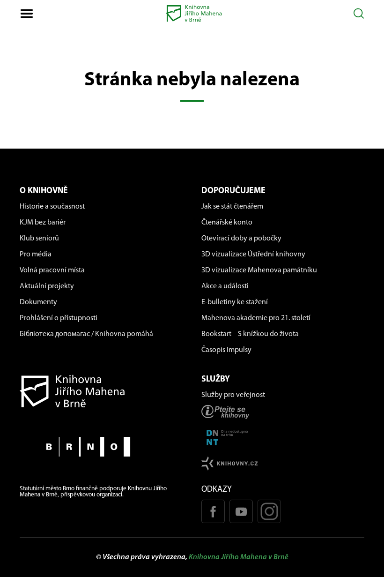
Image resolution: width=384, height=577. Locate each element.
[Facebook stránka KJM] (213, 511)
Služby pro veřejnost (233, 395)
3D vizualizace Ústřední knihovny (253, 254)
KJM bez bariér (43, 222)
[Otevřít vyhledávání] (359, 13)
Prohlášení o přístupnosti (58, 318)
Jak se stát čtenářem (232, 206)
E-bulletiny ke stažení (234, 302)
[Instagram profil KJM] (269, 511)
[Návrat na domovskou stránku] (101, 391)
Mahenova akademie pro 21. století (255, 318)
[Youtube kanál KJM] (241, 511)
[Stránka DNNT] (282, 437)
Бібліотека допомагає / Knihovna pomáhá (86, 334)
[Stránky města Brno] (101, 446)
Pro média (36, 254)
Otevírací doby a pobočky (241, 238)
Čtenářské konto (226, 222)
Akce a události (225, 286)
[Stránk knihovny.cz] (282, 463)
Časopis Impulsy (226, 350)
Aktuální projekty (47, 286)
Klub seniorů (39, 238)
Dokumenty (38, 302)
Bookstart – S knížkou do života (250, 334)
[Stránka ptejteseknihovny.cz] (282, 412)
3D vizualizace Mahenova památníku (259, 270)
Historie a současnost (52, 206)
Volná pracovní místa (52, 270)
